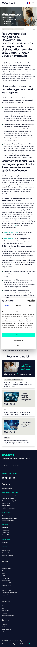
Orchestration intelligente (9, 501)
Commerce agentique (8, 516)
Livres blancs (5, 610)
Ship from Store (6, 590)
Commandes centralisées (9, 592)
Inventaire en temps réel (9, 496)
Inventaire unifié (6, 583)
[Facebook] (14, 478)
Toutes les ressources (8, 606)
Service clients (6, 503)
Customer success (7, 555)
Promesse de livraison (8, 498)
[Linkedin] (3, 478)
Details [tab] (18, 305)
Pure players (5, 578)
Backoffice (5, 527)
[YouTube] (6, 478)
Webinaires (5, 613)
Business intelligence (8, 520)
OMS (15, 225)
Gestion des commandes (10, 492)
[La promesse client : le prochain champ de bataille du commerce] (18, 398)
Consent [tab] (6, 305)
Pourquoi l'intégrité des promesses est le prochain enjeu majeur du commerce (18, 413)
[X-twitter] (10, 478)
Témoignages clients (8, 29)
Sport (3, 575)
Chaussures (5, 571)
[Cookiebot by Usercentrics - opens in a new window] (27, 300)
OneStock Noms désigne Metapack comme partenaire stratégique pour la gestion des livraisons (18, 384)
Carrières (4, 627)
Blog (3, 608)
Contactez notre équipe (9, 473)
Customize (17, 340)
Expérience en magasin (8, 508)
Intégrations (5, 530)
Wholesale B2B (6, 580)
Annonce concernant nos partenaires (13, 379)
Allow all (18, 335)
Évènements (5, 632)
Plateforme (5, 542)
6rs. (30, 644)
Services (4, 547)
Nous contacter (6, 629)
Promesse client (6, 585)
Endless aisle (5, 595)
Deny (18, 345)
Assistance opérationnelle (9, 518)
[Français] (28, 3)
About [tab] (30, 305)
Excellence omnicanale (8, 588)
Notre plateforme (7, 488)
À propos (4, 624)
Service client (6, 550)
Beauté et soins (6, 568)
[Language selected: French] (28, 3)
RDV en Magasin (19, 29)
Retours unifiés (6, 505)
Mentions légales (20, 641)
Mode (3, 566)
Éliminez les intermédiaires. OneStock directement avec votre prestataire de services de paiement (16, 442)
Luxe (3, 573)
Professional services (8, 553)
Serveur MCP (5, 535)
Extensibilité (5, 532)
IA (4, 409)
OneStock (6, 437)
